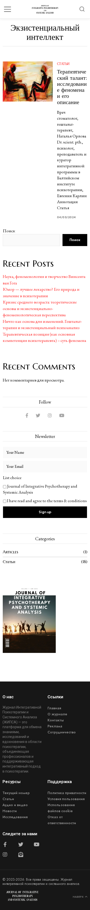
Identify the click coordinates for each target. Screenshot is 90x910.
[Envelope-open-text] (20, 854)
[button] (82, 9)
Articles (10, 552)
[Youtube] (36, 844)
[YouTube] (62, 415)
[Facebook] (27, 415)
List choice (12, 477)
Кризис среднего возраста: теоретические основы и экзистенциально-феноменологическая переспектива (40, 308)
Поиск (9, 231)
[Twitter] (38, 415)
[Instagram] (49, 415)
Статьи (63, 63)
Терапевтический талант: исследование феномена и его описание (72, 86)
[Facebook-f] (5, 844)
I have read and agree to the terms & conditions (47, 500)
